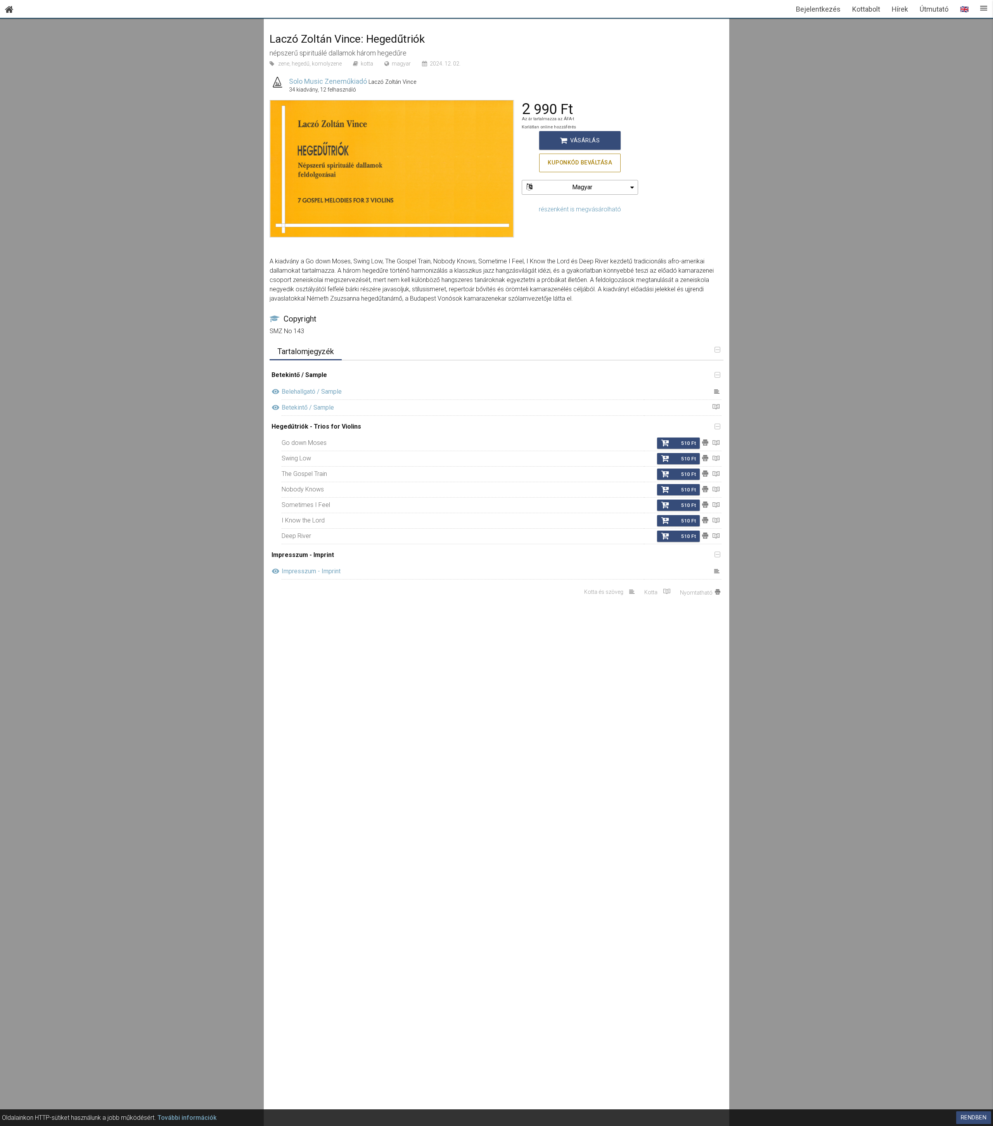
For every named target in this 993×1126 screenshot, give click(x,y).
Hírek (900, 9)
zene (283, 64)
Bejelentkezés (818, 9)
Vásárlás (580, 140)
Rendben (974, 1117)
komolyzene (327, 64)
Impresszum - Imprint (311, 571)
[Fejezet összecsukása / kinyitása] (715, 375)
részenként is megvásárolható (580, 209)
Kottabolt (866, 9)
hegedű (301, 64)
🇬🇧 (964, 9)
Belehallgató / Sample (312, 391)
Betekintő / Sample (308, 407)
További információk (186, 1117)
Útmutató (934, 9)
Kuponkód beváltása (580, 162)
